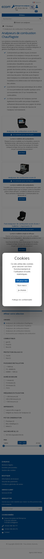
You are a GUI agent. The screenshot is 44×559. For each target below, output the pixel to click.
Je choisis (22, 290)
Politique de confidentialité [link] (22, 300)
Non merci (22, 285)
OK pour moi (22, 280)
